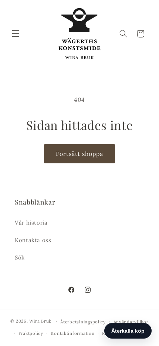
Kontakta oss (33, 240)
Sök (20, 257)
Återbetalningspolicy (83, 321)
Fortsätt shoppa (80, 153)
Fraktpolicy (30, 333)
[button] (15, 33)
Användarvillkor (131, 321)
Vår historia (31, 222)
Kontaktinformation (72, 333)
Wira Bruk (40, 321)
